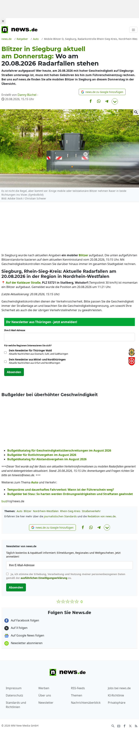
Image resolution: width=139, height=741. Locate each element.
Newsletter (45, 703)
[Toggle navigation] (133, 30)
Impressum (14, 688)
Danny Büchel (27, 95)
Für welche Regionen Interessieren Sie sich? (29, 345)
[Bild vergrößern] (136, 112)
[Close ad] (3, 21)
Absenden (14, 372)
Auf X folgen (19, 628)
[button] (102, 92)
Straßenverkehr (91, 511)
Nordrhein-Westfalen (46, 511)
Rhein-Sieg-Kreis (70, 511)
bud (4, 501)
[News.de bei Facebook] (124, 726)
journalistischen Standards (60, 516)
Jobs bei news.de (119, 688)
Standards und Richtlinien (16, 705)
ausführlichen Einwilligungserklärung (44, 578)
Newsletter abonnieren (26, 643)
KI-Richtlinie (116, 695)
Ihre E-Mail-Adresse (15, 330)
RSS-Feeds (78, 688)
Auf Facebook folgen (24, 620)
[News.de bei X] (130, 726)
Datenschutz (14, 695)
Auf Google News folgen (27, 635)
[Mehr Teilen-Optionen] (115, 101)
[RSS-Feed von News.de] (136, 726)
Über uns (44, 695)
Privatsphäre (116, 703)
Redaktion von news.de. (102, 516)
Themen (76, 695)
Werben (43, 688)
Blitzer (27, 511)
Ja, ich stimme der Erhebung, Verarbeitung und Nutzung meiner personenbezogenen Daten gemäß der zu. (65, 576)
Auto (19, 511)
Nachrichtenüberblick (86, 703)
